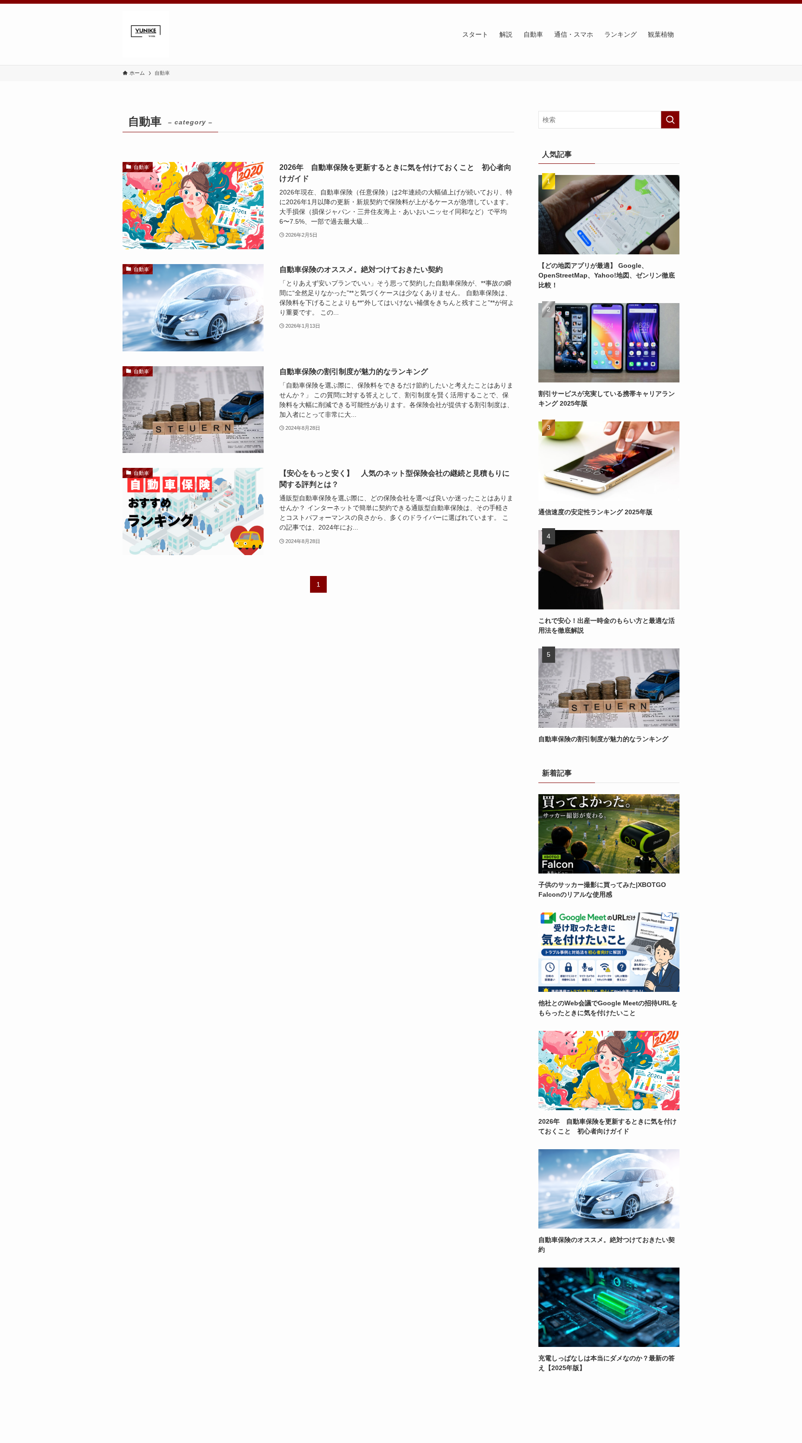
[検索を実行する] (670, 120)
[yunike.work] (146, 34)
